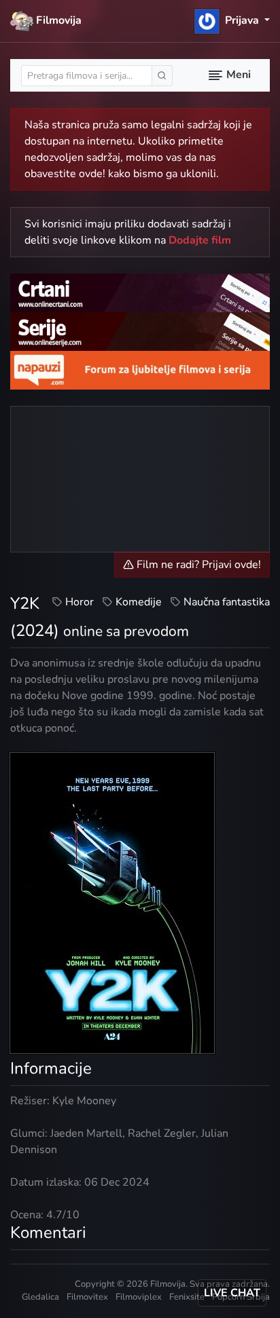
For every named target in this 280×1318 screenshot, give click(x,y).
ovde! (92, 173)
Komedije (139, 602)
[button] (232, 20)
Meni (237, 74)
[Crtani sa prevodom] (140, 291)
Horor (79, 602)
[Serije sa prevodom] (140, 331)
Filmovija (57, 20)
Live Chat (232, 1292)
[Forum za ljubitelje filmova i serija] (140, 369)
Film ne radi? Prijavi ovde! (197, 564)
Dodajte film (200, 240)
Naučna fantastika (226, 602)
